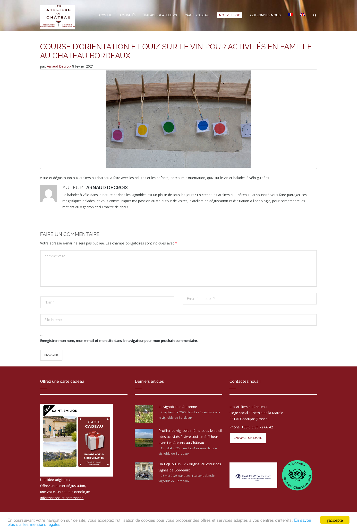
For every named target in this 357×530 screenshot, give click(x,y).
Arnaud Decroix (59, 66)
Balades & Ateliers (160, 15)
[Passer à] (290, 15)
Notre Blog (229, 15)
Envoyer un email (248, 438)
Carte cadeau (197, 15)
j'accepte (335, 520)
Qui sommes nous (265, 15)
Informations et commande (62, 497)
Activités (127, 15)
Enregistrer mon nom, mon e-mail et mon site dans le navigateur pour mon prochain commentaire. (119, 340)
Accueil (105, 15)
